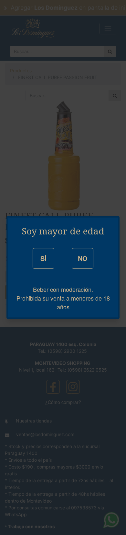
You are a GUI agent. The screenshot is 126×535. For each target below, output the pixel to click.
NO (83, 258)
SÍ (43, 258)
